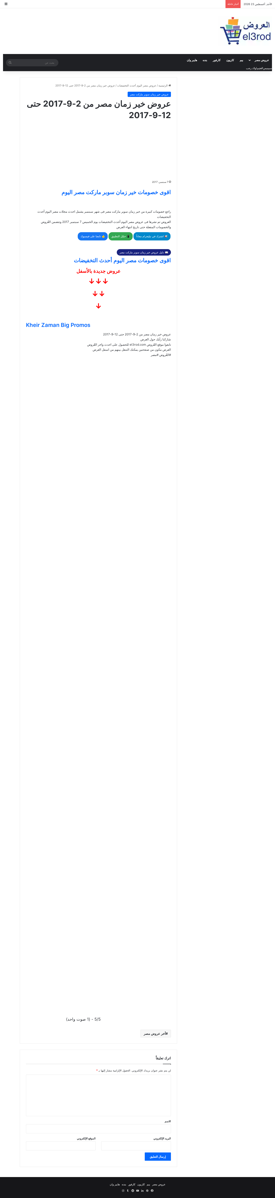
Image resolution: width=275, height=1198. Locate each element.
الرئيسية (163, 85)
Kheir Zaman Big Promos (58, 325)
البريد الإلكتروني (162, 1138)
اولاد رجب (251, 68)
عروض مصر (262, 60)
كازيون (230, 60)
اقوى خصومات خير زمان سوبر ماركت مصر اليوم (116, 192)
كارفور (217, 60)
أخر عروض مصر (155, 1034)
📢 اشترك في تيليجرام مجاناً (152, 236)
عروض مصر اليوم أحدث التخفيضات (136, 85)
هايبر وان (192, 60)
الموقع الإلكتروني (86, 1138)
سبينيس (267, 68)
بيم (241, 60)
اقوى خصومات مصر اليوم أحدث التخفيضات (122, 260)
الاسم (168, 1121)
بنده (205, 60)
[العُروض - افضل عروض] (245, 31)
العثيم (260, 68)
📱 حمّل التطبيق (120, 236)
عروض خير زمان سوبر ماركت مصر (149, 94)
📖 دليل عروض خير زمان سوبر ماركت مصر (144, 252)
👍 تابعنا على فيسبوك (93, 236)
